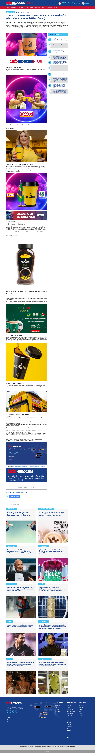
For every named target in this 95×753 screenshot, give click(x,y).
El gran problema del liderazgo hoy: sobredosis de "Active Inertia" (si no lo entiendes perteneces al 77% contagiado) (59, 52)
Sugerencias (9, 715)
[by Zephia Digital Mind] (47, 751)
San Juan (69, 730)
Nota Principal (10, 12)
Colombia (81, 707)
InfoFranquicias (71, 711)
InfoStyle (69, 715)
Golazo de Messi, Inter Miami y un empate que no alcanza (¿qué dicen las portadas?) (60, 74)
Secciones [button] (13, 7)
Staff (43, 7)
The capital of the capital (46, 508)
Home (8, 7)
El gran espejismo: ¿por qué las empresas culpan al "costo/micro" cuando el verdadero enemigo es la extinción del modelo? (59, 45)
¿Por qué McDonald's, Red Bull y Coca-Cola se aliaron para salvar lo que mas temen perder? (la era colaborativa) (59, 57)
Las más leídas (29, 7)
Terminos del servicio (62, 747)
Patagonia (69, 726)
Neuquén (69, 724)
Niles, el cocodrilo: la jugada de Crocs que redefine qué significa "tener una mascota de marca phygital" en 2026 (59, 91)
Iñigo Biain (73, 746)
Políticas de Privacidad (49, 746)
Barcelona (81, 705)
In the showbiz (11, 583)
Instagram (57, 711)
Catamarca (69, 705)
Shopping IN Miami (44, 659)
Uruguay (81, 715)
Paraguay (81, 713)
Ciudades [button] (21, 7)
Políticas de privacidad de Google (51, 747)
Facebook (57, 705)
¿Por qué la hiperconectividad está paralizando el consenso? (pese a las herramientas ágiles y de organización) (60, 39)
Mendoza (69, 722)
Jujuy (68, 718)
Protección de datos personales (61, 746)
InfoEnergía (70, 709)
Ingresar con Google (14, 496)
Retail (41, 583)
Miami (9, 621)
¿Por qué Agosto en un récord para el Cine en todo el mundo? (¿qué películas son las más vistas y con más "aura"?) (60, 62)
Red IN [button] (55, 7)
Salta (68, 728)
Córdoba (69, 707)
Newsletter (49, 7)
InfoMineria (70, 713)
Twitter (57, 707)
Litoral (69, 720)
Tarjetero (37, 7)
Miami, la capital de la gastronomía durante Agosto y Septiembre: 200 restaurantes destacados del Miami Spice (59, 86)
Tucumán (69, 737)
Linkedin (57, 709)
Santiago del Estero (72, 735)
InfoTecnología (71, 717)
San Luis (69, 732)
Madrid (80, 709)
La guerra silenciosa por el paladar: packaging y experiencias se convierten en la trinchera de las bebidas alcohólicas (60, 68)
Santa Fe (69, 734)
